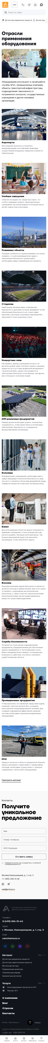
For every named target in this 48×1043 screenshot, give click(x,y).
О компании (9, 998)
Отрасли (7, 1008)
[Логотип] (6, 5)
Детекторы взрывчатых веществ (15, 959)
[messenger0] (5, 946)
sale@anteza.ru (11, 938)
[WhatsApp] (3, 884)
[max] (41, 4)
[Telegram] (8, 884)
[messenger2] (20, 946)
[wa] (35, 4)
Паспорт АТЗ (12, 991)
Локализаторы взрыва (11, 973)
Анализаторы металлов (11, 976)
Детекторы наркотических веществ (17, 962)
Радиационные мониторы (12, 969)
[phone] (23, 4)
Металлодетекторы (10, 966)
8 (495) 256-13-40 (12, 921)
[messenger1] (12, 946)
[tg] (29, 4)
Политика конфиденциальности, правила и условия (20, 1029)
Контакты (8, 1013)
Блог (5, 1003)
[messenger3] (27, 946)
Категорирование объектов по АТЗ (21, 987)
